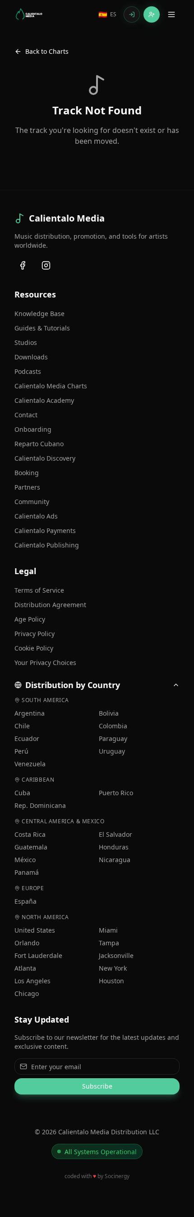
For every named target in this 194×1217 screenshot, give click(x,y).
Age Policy (29, 619)
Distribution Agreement (50, 604)
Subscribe (97, 1086)
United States (34, 930)
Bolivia (109, 713)
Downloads (31, 357)
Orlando (26, 943)
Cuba (22, 792)
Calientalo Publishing (46, 545)
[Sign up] (151, 14)
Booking (26, 472)
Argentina (29, 713)
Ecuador (26, 738)
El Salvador (115, 834)
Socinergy (117, 1176)
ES (107, 14)
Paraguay (113, 738)
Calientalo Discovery (44, 458)
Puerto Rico (116, 792)
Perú (21, 751)
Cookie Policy (33, 648)
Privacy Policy (34, 633)
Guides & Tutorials (42, 328)
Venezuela (30, 763)
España (25, 901)
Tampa (109, 943)
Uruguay (112, 751)
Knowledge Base (39, 313)
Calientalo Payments (45, 530)
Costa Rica (30, 834)
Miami (108, 930)
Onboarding (32, 429)
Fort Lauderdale (38, 955)
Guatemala (30, 847)
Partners (27, 487)
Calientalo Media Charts (50, 386)
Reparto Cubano (39, 443)
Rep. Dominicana (40, 805)
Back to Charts (47, 51)
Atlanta (25, 968)
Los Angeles (32, 980)
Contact (25, 414)
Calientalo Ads (36, 516)
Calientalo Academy (44, 400)
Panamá (26, 872)
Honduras (114, 847)
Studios (25, 342)
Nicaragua (114, 859)
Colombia (113, 726)
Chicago (26, 993)
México (25, 859)
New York (113, 968)
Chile (22, 726)
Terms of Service (39, 590)
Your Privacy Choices (45, 662)
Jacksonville (116, 955)
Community (31, 501)
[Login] (132, 14)
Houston (111, 980)
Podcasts (27, 371)
